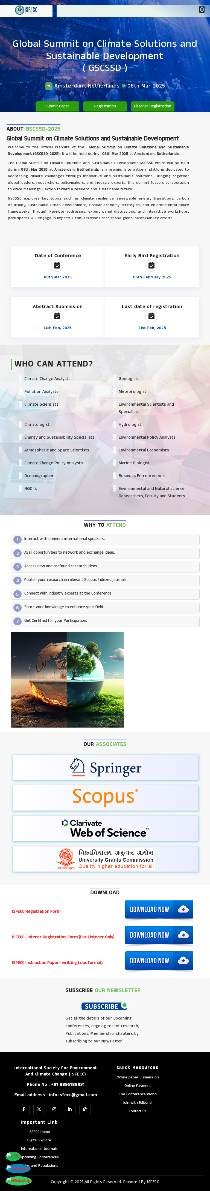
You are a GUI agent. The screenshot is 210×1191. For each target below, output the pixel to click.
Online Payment (137, 1086)
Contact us (138, 1111)
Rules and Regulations (39, 1165)
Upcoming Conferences (39, 1157)
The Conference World (138, 1094)
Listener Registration (152, 106)
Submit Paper (57, 106)
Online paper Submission (138, 1077)
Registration (105, 106)
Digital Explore (39, 1140)
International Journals (39, 1148)
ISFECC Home (39, 1132)
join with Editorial (137, 1102)
